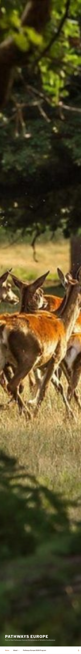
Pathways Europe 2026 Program (34, 650)
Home (7, 650)
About (15, 650)
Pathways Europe (26, 636)
